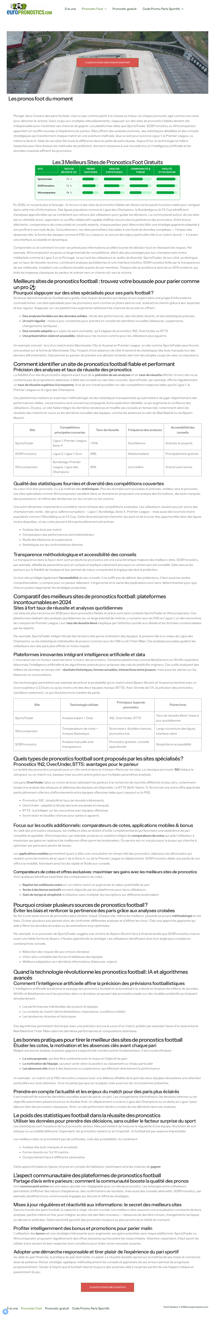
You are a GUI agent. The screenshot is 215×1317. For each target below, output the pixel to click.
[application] (104, 9)
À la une (70, 9)
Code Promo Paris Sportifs (161, 9)
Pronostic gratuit (125, 9)
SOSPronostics (46, 185)
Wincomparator (46, 192)
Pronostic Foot (92, 9)
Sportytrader (45, 179)
